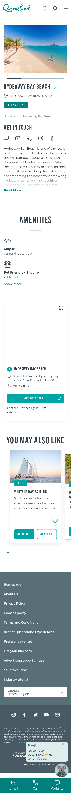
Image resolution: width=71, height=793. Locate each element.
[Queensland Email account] (57, 715)
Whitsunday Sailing (30, 491)
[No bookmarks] (45, 8)
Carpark (10, 249)
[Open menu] (66, 8)
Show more (13, 284)
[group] (35, 501)
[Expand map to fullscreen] (61, 308)
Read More (12, 190)
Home (8, 116)
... (17, 116)
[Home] (16, 11)
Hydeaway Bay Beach (27, 86)
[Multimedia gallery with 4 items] (35, 52)
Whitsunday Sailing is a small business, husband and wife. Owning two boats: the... (35, 503)
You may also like (35, 439)
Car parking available (18, 253)
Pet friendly (11, 277)
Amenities (35, 219)
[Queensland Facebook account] (24, 715)
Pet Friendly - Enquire (21, 272)
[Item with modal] (35, 49)
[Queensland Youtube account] (46, 715)
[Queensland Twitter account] (35, 715)
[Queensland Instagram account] (13, 715)
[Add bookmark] (54, 87)
